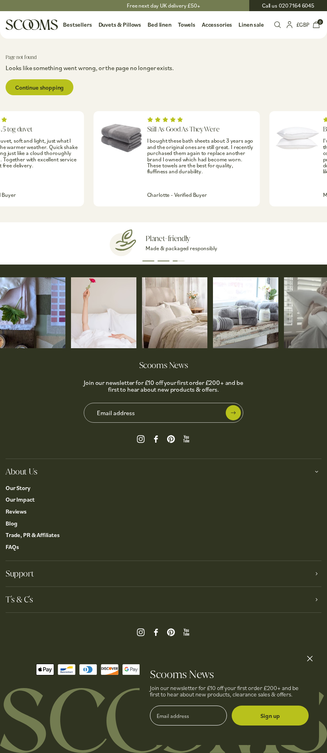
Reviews (16, 511)
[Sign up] (233, 412)
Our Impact (20, 499)
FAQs (12, 547)
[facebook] (156, 438)
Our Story (18, 488)
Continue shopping (39, 87)
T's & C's (19, 599)
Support (19, 573)
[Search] (277, 24)
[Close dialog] (310, 659)
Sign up (270, 716)
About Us (21, 472)
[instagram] (141, 438)
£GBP (302, 24)
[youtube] (186, 438)
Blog (11, 523)
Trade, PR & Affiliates (33, 535)
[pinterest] (171, 438)
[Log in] (289, 24)
